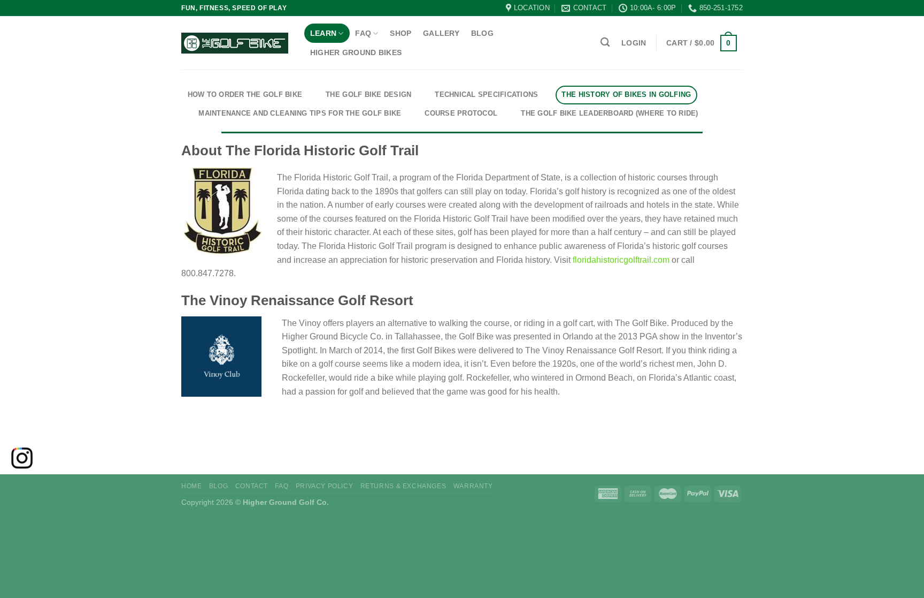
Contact (251, 486)
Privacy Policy (324, 486)
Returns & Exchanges (403, 486)
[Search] (605, 42)
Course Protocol (461, 113)
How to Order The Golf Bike (245, 94)
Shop (400, 33)
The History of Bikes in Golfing (626, 94)
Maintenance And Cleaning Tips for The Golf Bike (299, 113)
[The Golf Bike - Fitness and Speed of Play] (234, 43)
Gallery (441, 33)
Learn (323, 33)
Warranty (473, 486)
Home (191, 486)
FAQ (363, 33)
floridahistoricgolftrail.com (621, 259)
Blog (482, 33)
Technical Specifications (486, 94)
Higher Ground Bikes (356, 52)
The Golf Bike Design (368, 94)
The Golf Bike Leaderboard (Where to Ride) (609, 113)
